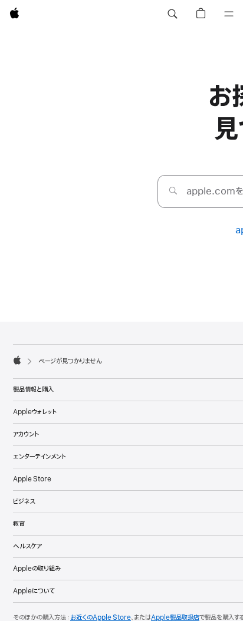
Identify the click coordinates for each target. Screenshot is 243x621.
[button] (172, 14)
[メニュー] (229, 14)
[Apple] (17, 360)
